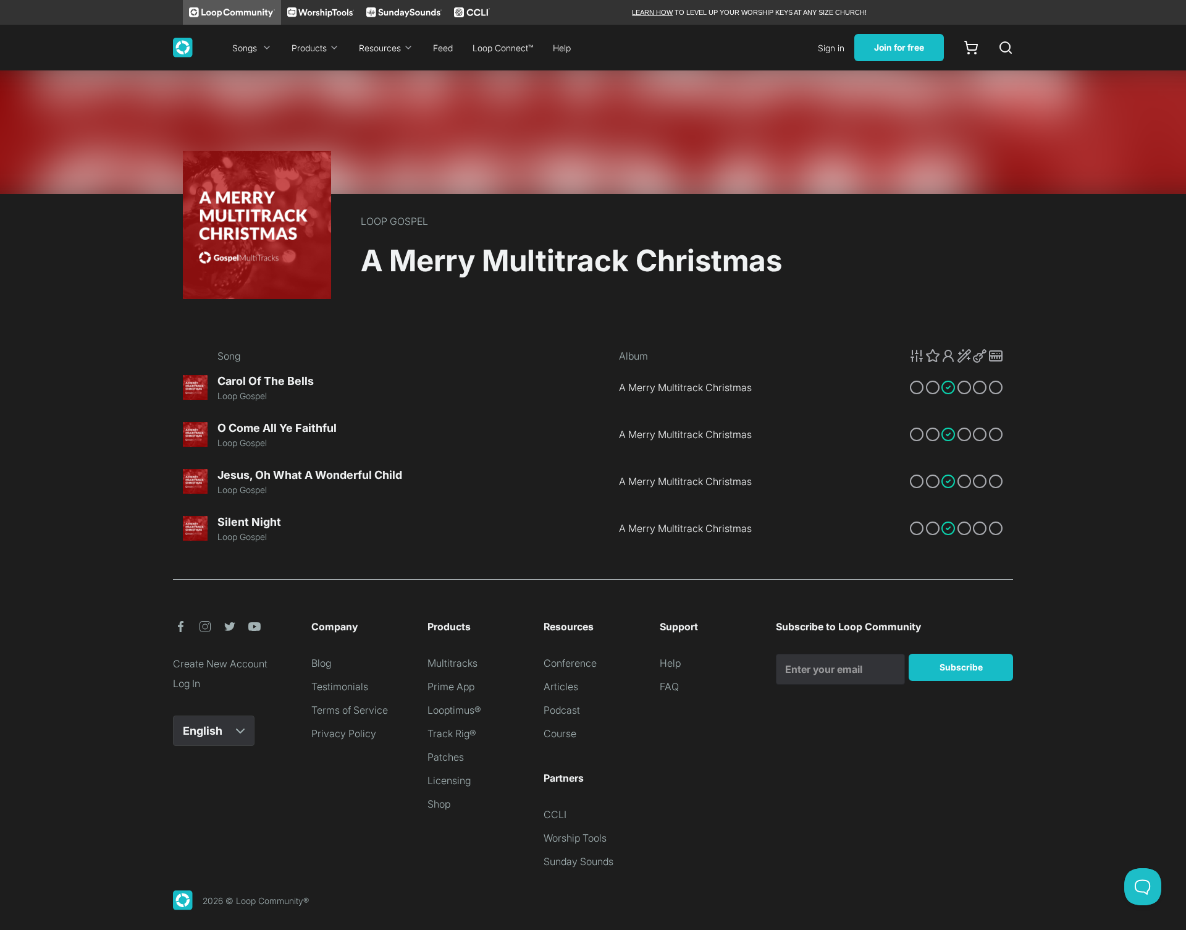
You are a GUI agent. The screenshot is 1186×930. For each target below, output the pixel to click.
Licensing (449, 780)
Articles (561, 686)
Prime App (450, 686)
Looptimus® (454, 710)
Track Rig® (451, 733)
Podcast (562, 710)
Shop (438, 804)
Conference (570, 663)
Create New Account (220, 663)
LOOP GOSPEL (394, 221)
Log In (186, 683)
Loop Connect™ (503, 48)
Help (562, 48)
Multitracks (452, 663)
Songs (244, 48)
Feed (443, 48)
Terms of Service (349, 710)
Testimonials (339, 686)
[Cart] (971, 47)
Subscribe (961, 667)
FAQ (669, 686)
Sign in (831, 48)
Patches (445, 757)
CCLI (555, 814)
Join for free (899, 47)
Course (560, 733)
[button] (956, 356)
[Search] (1005, 47)
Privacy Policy (343, 733)
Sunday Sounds (578, 861)
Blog (321, 663)
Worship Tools (575, 838)
